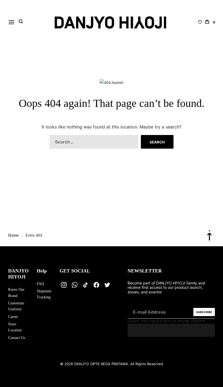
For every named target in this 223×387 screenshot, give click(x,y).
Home (13, 235)
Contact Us (16, 338)
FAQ (40, 284)
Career (13, 317)
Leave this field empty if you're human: (167, 321)
